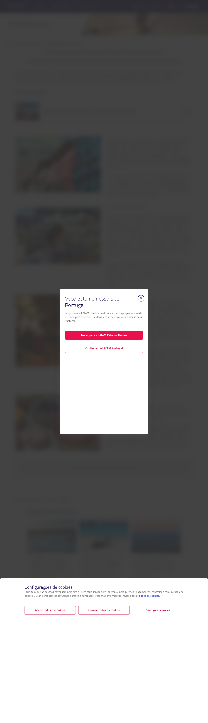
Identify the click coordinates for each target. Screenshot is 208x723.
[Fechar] (141, 298)
